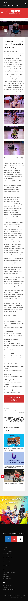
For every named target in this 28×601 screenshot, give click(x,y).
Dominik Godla (12, 416)
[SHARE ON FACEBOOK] (8, 410)
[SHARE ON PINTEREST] (13, 410)
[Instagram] (4, 2)
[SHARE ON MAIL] (15, 410)
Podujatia (21, 32)
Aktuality (17, 32)
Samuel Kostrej (11, 419)
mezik (10, 29)
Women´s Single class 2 (19, 421)
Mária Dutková (11, 417)
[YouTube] (7, 2)
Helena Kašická (18, 416)
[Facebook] (2, 2)
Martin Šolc (16, 417)
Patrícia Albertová (17, 418)
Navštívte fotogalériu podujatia (14, 398)
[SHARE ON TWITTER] (5, 410)
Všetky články (7, 33)
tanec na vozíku (16, 420)
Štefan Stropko (10, 420)
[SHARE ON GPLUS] (10, 410)
